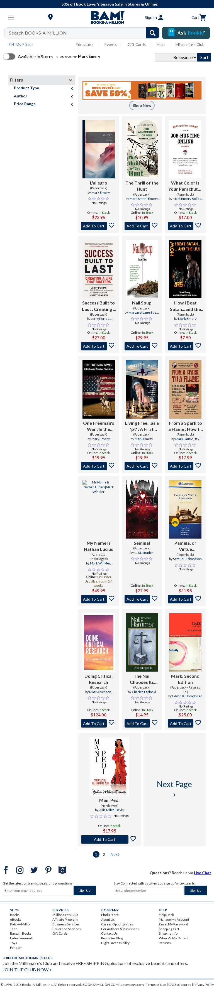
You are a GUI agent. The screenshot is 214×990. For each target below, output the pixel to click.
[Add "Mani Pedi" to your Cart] (109, 839)
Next (115, 854)
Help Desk (166, 915)
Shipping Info (168, 933)
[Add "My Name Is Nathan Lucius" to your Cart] (98, 599)
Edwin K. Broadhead (187, 696)
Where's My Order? (173, 938)
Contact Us (109, 933)
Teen (14, 929)
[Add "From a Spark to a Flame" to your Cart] (185, 466)
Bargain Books (20, 933)
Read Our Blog (112, 938)
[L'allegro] (98, 149)
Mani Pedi (109, 800)
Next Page (174, 788)
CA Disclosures (179, 984)
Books (15, 915)
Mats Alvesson (100, 692)
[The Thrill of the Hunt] (142, 149)
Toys (13, 943)
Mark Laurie (184, 439)
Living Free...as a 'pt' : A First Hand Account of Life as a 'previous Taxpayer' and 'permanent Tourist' (142, 426)
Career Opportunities (117, 924)
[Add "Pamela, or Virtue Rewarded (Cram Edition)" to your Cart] (185, 599)
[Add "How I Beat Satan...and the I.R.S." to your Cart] (185, 346)
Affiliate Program (65, 919)
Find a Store (110, 915)
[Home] (107, 17)
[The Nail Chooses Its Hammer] (142, 642)
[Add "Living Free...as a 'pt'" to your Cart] (142, 466)
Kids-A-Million (20, 924)
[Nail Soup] (142, 269)
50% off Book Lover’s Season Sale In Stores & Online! (110, 4)
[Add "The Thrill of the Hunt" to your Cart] (142, 226)
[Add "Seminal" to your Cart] (142, 599)
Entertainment (21, 938)
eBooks (15, 919)
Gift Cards (137, 44)
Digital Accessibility (115, 943)
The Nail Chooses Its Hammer (142, 679)
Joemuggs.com (132, 984)
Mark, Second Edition (185, 679)
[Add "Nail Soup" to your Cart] (142, 346)
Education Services (66, 929)
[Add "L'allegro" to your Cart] (98, 226)
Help (161, 44)
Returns (165, 943)
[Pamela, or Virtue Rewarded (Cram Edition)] (185, 509)
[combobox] (85, 33)
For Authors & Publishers (120, 929)
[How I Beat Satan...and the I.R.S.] (185, 269)
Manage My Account (174, 919)
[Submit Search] (152, 32)
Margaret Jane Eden (143, 312)
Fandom (16, 947)
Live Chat (202, 872)
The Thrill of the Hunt (142, 185)
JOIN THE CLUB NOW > (27, 969)
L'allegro (98, 182)
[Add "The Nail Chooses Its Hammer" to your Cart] (142, 723)
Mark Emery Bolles (187, 198)
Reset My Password (173, 924)
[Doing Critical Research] (98, 642)
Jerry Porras (100, 318)
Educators (85, 44)
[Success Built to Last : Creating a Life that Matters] (98, 269)
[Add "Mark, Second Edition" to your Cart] (185, 723)
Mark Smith (138, 198)
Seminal (142, 543)
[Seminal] (142, 509)
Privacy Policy (203, 984)
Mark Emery (100, 192)
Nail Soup (142, 302)
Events (110, 44)
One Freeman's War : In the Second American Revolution (98, 426)
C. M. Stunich (144, 553)
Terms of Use (156, 984)
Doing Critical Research (98, 679)
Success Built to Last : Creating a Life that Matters (98, 306)
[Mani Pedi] (109, 766)
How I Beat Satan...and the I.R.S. (185, 306)
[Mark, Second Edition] (185, 642)
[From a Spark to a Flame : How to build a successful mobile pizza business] (185, 389)
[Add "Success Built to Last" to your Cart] (98, 346)
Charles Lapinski (144, 692)
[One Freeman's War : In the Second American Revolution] (98, 389)
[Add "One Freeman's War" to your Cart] (98, 466)
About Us (108, 919)
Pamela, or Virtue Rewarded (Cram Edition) (185, 546)
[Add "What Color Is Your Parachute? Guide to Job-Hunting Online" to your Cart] (185, 226)
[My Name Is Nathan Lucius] (98, 509)
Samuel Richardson (187, 559)
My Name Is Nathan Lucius (98, 546)
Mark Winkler (100, 563)
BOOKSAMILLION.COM (100, 984)
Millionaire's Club (190, 44)
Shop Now (142, 105)
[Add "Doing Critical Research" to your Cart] (98, 723)
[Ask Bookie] (186, 33)
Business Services (66, 924)
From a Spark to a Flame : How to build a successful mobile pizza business (185, 426)
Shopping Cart (169, 929)
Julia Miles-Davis (111, 810)
